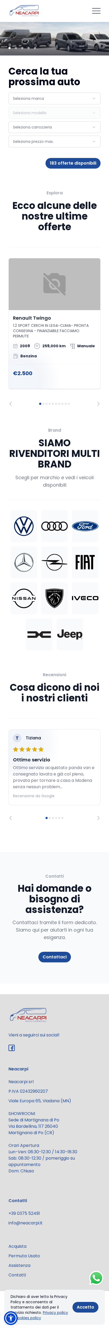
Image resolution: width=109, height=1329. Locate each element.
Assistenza (19, 1265)
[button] (10, 1318)
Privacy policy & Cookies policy (39, 1315)
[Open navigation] (96, 11)
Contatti (17, 1275)
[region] (54, 332)
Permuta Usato (24, 1256)
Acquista (17, 1246)
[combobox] (54, 98)
